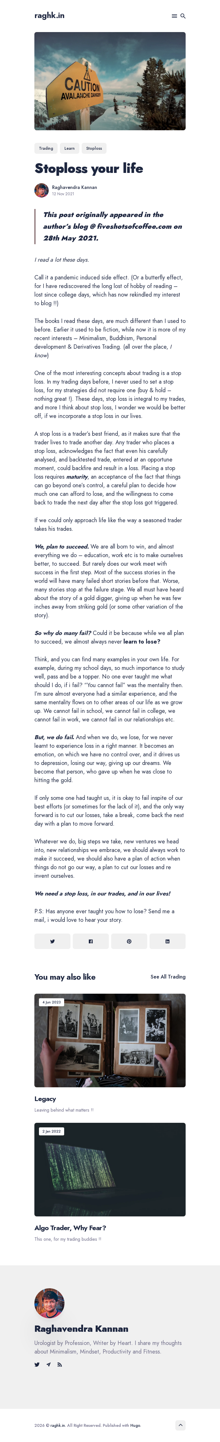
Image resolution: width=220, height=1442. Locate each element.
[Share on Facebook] (91, 941)
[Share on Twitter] (52, 941)
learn (69, 148)
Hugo (135, 1425)
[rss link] (59, 1365)
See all (168, 977)
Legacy (45, 1099)
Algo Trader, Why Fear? (70, 1228)
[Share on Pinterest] (129, 941)
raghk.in (49, 15)
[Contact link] (48, 1365)
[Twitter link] (37, 1365)
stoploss (94, 148)
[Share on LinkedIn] (168, 941)
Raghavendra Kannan (74, 187)
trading (46, 148)
